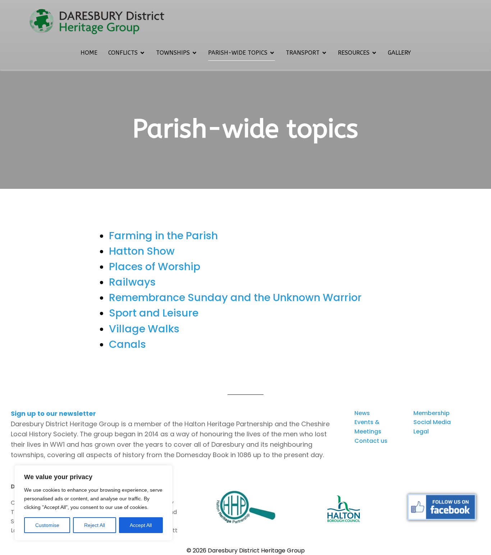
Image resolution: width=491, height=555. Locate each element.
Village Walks (144, 329)
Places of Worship (154, 266)
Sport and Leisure (153, 313)
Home (89, 52)
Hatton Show (142, 251)
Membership (431, 413)
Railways (132, 282)
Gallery (399, 52)
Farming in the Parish (163, 235)
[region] (93, 503)
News (362, 413)
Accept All (141, 525)
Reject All (94, 525)
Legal (421, 431)
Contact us (370, 441)
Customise (47, 525)
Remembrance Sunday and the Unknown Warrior (235, 297)
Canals (127, 344)
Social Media (432, 422)
